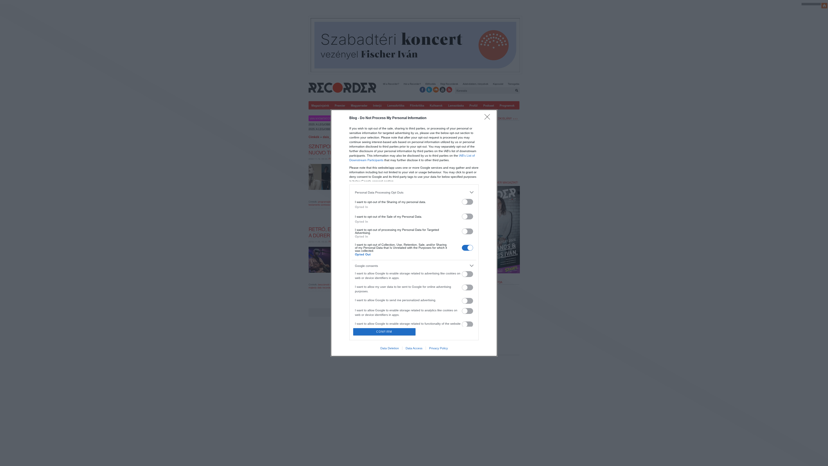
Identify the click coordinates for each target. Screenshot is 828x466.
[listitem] (414, 192)
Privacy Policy (438, 348)
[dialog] (414, 233)
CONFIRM (384, 331)
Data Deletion (389, 348)
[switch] (467, 202)
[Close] (489, 118)
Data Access (414, 348)
